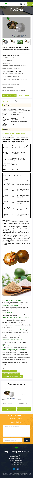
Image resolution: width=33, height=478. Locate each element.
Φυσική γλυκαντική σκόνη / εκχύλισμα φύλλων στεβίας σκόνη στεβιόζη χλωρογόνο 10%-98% (23, 403)
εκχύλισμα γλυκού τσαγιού (10, 370)
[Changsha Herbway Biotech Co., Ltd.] (6, 4)
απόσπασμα (30, 4)
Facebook (17, 469)
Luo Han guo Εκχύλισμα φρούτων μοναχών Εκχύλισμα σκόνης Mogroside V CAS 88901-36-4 (9, 403)
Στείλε (27, 440)
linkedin (14, 469)
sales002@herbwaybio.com (8, 1)
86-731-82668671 (28, 1)
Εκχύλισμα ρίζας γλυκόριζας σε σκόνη (13, 376)
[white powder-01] (16, 27)
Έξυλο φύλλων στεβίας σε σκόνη (11, 373)
